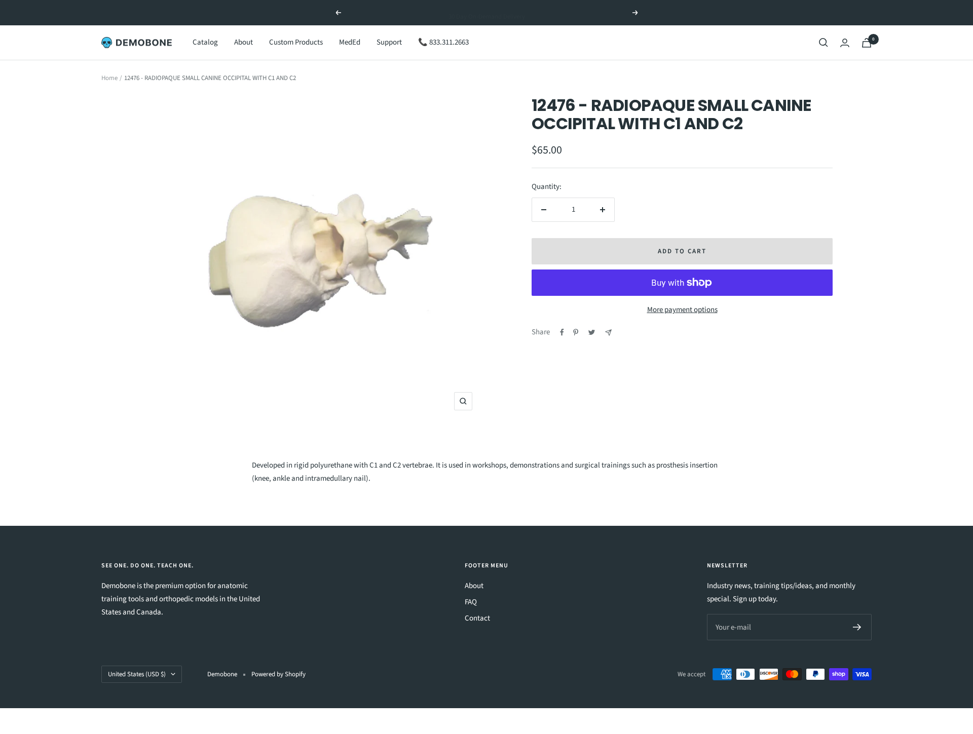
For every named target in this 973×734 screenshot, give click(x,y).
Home (109, 78)
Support (389, 42)
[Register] (857, 627)
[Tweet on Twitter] (591, 332)
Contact (477, 618)
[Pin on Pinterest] (575, 332)
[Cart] (867, 43)
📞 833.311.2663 (443, 42)
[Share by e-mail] (608, 332)
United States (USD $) (137, 674)
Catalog (205, 42)
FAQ (471, 602)
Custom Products (296, 42)
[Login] (844, 42)
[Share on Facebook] (562, 332)
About (243, 42)
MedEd (349, 42)
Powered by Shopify (278, 674)
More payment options (682, 309)
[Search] (823, 42)
